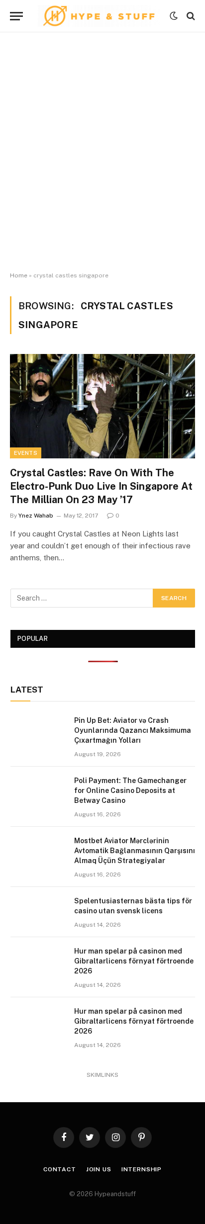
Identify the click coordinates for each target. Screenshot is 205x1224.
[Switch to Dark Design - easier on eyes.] (173, 15)
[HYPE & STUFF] (99, 16)
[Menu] (16, 16)
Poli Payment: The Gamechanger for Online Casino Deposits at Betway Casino (130, 790)
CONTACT (59, 1169)
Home (18, 275)
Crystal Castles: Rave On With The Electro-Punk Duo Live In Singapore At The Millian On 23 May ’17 (101, 486)
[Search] (190, 16)
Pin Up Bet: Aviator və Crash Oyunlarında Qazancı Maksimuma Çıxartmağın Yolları (132, 730)
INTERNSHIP (141, 1169)
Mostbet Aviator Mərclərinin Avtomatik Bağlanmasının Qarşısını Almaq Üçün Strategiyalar (134, 851)
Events (25, 453)
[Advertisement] (102, 152)
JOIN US (98, 1169)
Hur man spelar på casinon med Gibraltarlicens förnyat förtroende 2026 (134, 961)
